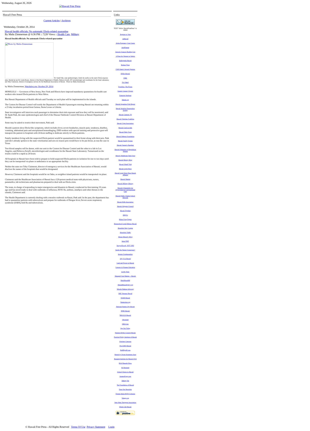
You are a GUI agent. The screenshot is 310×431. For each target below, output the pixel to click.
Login (111, 427)
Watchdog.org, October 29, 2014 (39, 86)
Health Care (63, 34)
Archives (66, 20)
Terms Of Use (78, 427)
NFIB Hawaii (125, 311)
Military (75, 34)
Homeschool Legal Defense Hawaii (125, 224)
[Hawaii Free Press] (69, 6)
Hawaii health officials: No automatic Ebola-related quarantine (36, 31)
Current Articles (52, 20)
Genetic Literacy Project (125, 91)
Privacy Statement (96, 427)
